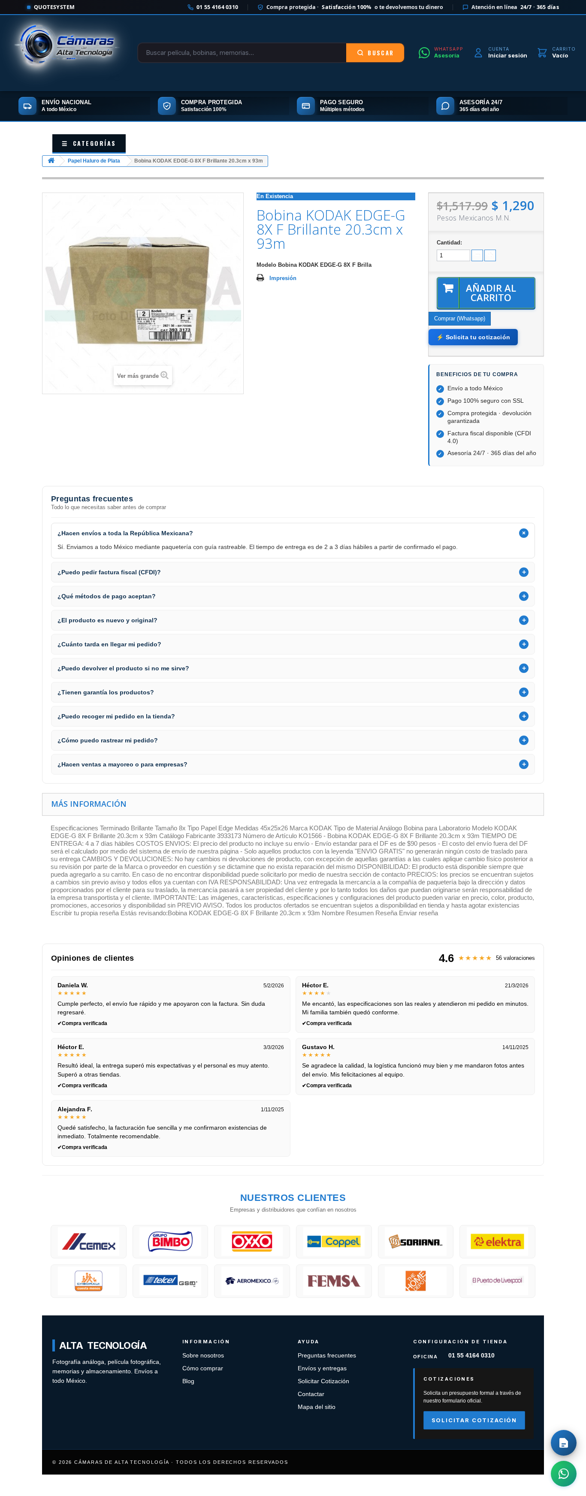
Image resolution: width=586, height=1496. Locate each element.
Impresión (282, 278)
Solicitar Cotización (323, 1381)
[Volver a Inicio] (51, 161)
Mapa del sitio (316, 1407)
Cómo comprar (202, 1368)
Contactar (311, 1394)
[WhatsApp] (564, 1474)
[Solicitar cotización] (564, 1443)
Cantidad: (449, 242)
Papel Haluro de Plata (94, 161)
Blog (188, 1381)
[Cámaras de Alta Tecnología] (67, 52)
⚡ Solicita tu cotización (473, 337)
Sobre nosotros (203, 1355)
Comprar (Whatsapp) (459, 318)
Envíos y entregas (322, 1368)
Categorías (89, 143)
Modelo (266, 265)
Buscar (381, 52)
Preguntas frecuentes (327, 1355)
